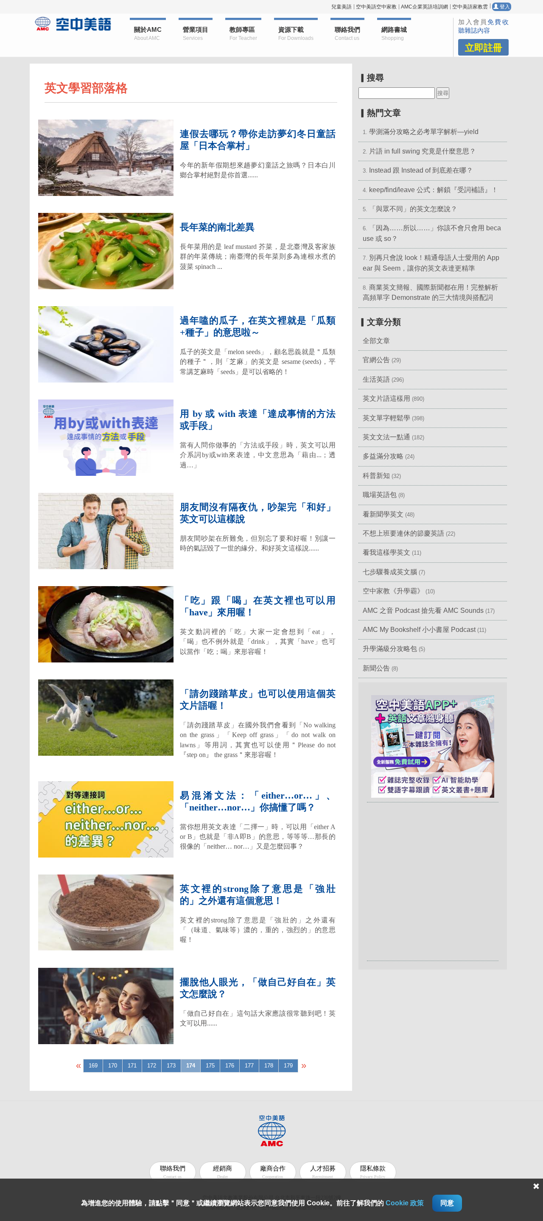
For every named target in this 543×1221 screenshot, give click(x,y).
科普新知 (376, 475)
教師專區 (243, 33)
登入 (504, 7)
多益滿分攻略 (383, 456)
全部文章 (376, 340)
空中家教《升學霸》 (393, 591)
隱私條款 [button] (373, 1172)
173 (171, 1065)
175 (210, 1065)
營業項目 (195, 33)
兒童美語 (341, 7)
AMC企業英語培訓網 (424, 7)
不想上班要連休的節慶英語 (403, 533)
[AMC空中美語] (73, 23)
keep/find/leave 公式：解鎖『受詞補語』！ (433, 189)
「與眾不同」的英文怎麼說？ (413, 208)
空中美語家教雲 (470, 7)
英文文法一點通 (386, 437)
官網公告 (376, 359)
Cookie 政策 (405, 1203)
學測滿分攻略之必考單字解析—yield (424, 131)
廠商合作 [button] (272, 1172)
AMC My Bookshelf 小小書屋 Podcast (420, 629)
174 (190, 1065)
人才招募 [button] (323, 1172)
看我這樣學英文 (386, 552)
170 (112, 1065)
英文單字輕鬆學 (386, 418)
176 (229, 1065)
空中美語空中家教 (376, 7)
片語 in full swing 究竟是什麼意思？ (422, 151)
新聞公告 (376, 668)
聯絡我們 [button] (347, 33)
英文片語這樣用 (386, 398)
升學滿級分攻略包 (390, 648)
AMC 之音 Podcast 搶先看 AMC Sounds (423, 610)
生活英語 (376, 379)
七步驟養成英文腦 (390, 572)
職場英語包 (380, 494)
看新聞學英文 (383, 514)
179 (288, 1065)
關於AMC (148, 33)
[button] (432, 745)
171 (132, 1065)
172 (151, 1065)
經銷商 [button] (222, 1172)
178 (268, 1065)
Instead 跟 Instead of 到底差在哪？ (421, 170)
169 (93, 1065)
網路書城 (394, 33)
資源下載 (295, 33)
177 (249, 1065)
